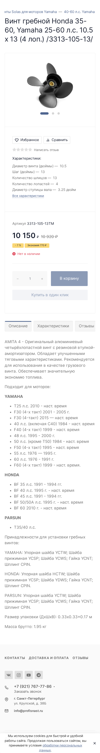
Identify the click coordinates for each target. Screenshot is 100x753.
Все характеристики (28, 196)
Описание (18, 326)
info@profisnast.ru (28, 711)
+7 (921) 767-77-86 (33, 686)
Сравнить (60, 140)
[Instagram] (19, 675)
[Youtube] (29, 675)
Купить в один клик (50, 295)
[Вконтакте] (9, 675)
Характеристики (53, 326)
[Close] (93, 743)
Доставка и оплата (49, 658)
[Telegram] (39, 675)
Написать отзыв (46, 150)
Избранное (29, 140)
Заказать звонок (27, 691)
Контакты (15, 658)
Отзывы (81, 658)
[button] (44, 113)
